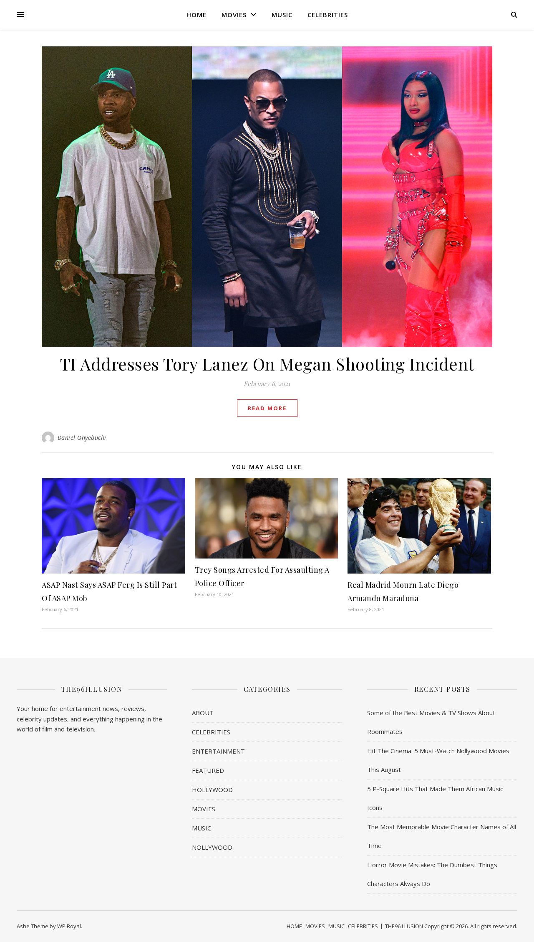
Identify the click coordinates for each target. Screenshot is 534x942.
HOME (196, 14)
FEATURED (208, 770)
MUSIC (282, 14)
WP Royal (69, 926)
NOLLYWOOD (212, 847)
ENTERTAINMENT (218, 751)
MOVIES (234, 14)
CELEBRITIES (327, 14)
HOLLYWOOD (212, 789)
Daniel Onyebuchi (82, 438)
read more (267, 408)
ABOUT (203, 712)
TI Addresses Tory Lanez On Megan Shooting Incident (267, 364)
